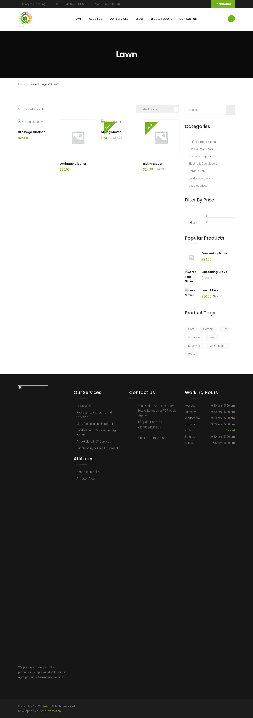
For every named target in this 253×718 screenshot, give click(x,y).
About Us (95, 19)
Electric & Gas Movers (203, 163)
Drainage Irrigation (200, 156)
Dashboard (222, 4)
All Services (83, 406)
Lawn (212, 337)
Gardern (208, 329)
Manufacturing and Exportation (96, 424)
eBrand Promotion (49, 711)
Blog (139, 19)
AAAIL (46, 706)
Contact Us (188, 19)
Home (77, 19)
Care (191, 329)
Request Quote (161, 19)
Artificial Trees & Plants (203, 142)
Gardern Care (197, 171)
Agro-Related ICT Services (93, 441)
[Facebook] (20, 686)
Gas (225, 329)
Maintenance (217, 346)
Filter (193, 222)
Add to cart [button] (36, 122)
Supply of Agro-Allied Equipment (97, 448)
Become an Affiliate (89, 472)
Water (192, 354)
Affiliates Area (85, 478)
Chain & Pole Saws (201, 149)
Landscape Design (200, 178)
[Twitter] (24, 686)
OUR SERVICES (119, 19)
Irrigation (194, 337)
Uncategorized (198, 185)
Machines (194, 346)
